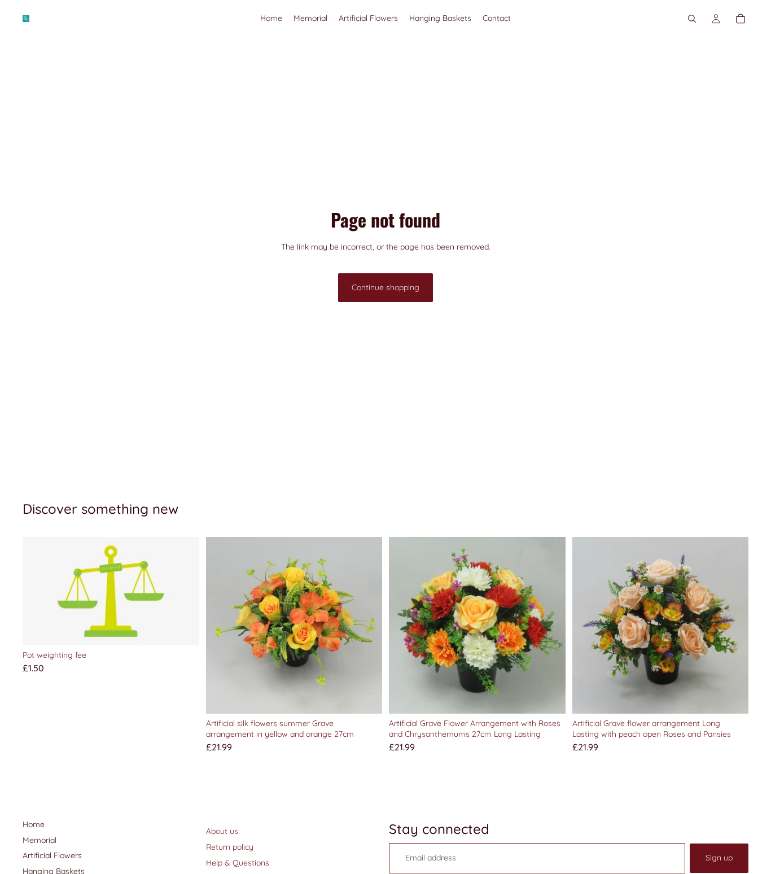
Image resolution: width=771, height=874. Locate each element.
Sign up (719, 858)
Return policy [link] (229, 847)
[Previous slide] (223, 625)
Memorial (39, 840)
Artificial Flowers (52, 855)
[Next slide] (365, 625)
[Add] (182, 628)
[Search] (692, 18)
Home (34, 824)
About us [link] (222, 831)
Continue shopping (385, 287)
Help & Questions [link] (237, 863)
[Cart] (740, 18)
